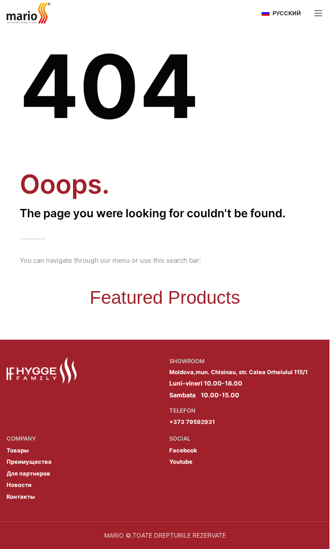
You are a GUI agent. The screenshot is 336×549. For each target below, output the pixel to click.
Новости (19, 484)
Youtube (180, 461)
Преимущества (29, 461)
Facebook (183, 450)
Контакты (21, 496)
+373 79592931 (192, 421)
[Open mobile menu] (318, 13)
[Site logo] (28, 12)
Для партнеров (28, 473)
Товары (18, 450)
